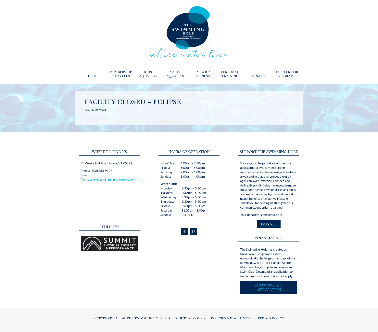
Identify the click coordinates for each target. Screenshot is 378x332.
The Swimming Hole (189, 32)
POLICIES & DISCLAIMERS (231, 318)
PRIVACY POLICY (271, 318)
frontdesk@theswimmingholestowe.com (108, 179)
